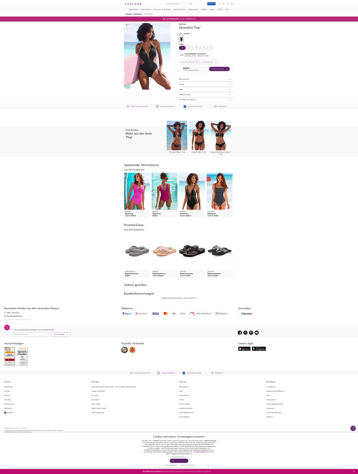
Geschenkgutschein (186, 413)
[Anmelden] (223, 4)
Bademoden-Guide (99, 408)
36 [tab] (189, 48)
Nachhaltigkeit (184, 417)
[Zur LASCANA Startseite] (133, 3)
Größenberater (207, 62)
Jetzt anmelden (59, 334)
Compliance (270, 387)
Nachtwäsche (180, 9)
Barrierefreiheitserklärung (275, 391)
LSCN (220, 9)
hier (176, 452)
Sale (227, 9)
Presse (181, 400)
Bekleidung (146, 9)
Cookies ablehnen (200, 452)
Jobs (181, 391)
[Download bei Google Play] (259, 349)
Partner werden (184, 404)
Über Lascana (184, 387)
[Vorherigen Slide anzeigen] (126, 56)
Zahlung (7, 395)
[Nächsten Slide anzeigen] (168, 56)
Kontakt (7, 391)
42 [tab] (211, 48)
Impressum (270, 408)
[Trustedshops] (124, 350)
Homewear (193, 9)
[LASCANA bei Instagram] (245, 333)
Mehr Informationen (188, 465)
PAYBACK (10, 413)
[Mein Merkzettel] (228, 4)
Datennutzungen (210, 441)
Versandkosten (195, 70)
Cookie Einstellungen (273, 413)
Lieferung (7, 400)
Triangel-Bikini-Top (177, 152)
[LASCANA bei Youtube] (257, 333)
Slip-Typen (95, 400)
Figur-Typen (96, 404)
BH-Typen (95, 395)
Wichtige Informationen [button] (187, 100)
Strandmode (148, 14)
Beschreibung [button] (184, 79)
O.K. (173, 461)
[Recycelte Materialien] (128, 87)
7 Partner (156, 441)
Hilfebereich (8, 387)
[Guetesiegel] (132, 350)
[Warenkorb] (232, 4)
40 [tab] (204, 48)
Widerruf (269, 417)
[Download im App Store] (244, 349)
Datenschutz (271, 400)
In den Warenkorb (217, 69)
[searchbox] (176, 4)
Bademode (133, 9)
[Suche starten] (190, 4)
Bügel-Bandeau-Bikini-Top (221, 153)
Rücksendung (9, 404)
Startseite (129, 14)
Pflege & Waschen (98, 391)
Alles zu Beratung (98, 413)
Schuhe (204, 9)
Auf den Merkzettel (188, 62)
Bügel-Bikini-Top (199, 152)
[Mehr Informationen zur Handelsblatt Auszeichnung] (22, 356)
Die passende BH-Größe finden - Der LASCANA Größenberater (114, 387)
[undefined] (230, 137)
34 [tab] (182, 48)
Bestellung (8, 408)
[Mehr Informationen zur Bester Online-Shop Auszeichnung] (9, 356)
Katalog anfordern (186, 408)
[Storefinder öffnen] (219, 4)
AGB (267, 395)
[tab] (181, 38)
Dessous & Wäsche (162, 9)
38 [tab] (196, 48)
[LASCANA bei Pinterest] (251, 333)
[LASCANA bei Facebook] (240, 333)
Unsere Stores (184, 395)
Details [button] (181, 84)
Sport (212, 9)
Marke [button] (181, 89)
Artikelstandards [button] (185, 94)
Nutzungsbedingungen (274, 404)
